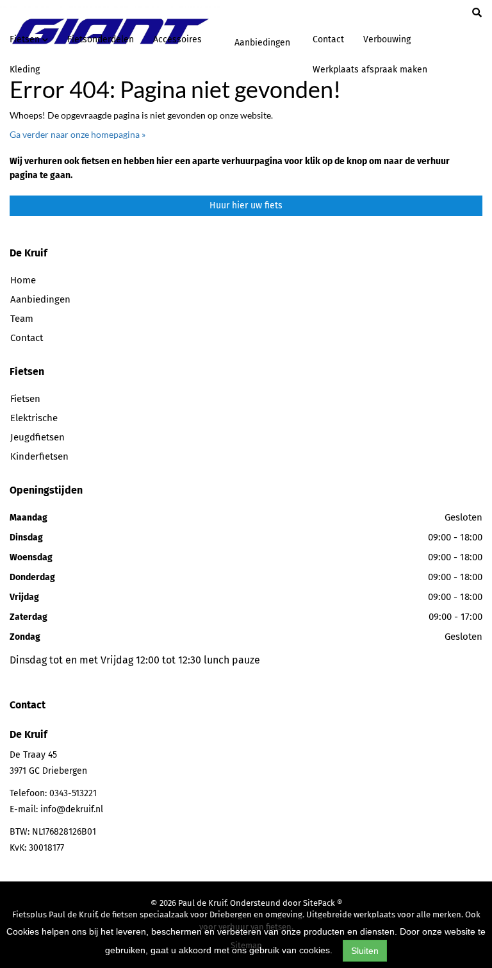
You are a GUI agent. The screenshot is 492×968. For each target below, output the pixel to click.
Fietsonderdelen (100, 39)
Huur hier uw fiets (246, 205)
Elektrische (34, 418)
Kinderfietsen (39, 456)
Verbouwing (387, 39)
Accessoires (177, 39)
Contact (328, 39)
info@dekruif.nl (71, 809)
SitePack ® (322, 903)
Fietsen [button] (26, 39)
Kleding (25, 69)
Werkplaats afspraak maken (370, 69)
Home (23, 280)
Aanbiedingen (262, 42)
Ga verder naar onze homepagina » (77, 134)
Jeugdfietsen (37, 437)
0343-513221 (73, 793)
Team (21, 318)
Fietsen (25, 399)
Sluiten (365, 951)
